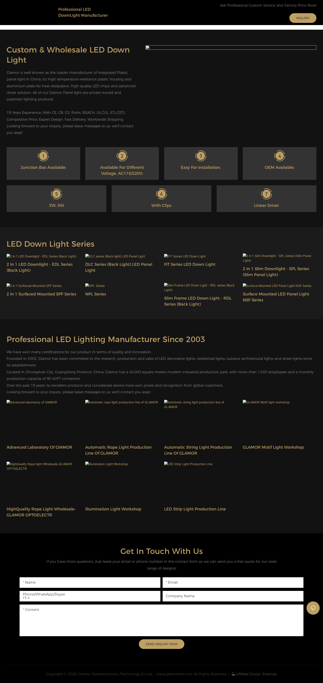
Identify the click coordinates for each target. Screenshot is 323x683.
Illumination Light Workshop (113, 509)
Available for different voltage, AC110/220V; (122, 170)
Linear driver (266, 205)
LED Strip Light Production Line (195, 509)
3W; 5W (56, 205)
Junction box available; (43, 167)
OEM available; (279, 167)
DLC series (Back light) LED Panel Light (118, 267)
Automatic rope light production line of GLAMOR (118, 450)
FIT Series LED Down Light (189, 264)
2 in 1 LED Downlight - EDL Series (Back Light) (40, 267)
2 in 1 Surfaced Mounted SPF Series (41, 294)
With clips (161, 205)
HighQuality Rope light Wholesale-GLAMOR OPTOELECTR (41, 512)
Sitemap (269, 674)
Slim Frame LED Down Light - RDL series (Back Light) (198, 301)
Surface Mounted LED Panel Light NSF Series (276, 297)
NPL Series (95, 294)
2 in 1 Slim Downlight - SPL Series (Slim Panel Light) (276, 271)
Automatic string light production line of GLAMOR (198, 450)
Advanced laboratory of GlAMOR (39, 447)
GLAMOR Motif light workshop (273, 447)
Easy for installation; (201, 167)
